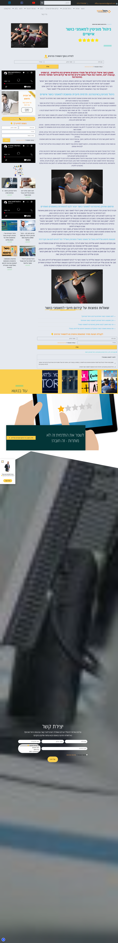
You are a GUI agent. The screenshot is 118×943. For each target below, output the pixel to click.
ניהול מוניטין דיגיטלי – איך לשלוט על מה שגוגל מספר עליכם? (27, 261)
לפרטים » (27, 197)
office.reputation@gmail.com (105, 3)
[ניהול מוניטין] (29, 748)
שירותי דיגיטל (31, 8)
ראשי (83, 8)
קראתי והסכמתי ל (93, 67)
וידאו (20, 8)
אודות (77, 8)
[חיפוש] (42, 3)
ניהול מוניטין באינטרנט (102, 352)
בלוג (16, 8)
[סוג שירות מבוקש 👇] (29, 746)
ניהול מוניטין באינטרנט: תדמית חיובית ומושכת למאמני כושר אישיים (96, 367)
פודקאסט (7, 8)
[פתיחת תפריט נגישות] (3, 939)
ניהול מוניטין (67, 8)
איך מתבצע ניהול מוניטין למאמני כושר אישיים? (97, 320)
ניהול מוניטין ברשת (90, 352)
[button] (77, 316)
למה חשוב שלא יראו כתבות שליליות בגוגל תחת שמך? (27, 193)
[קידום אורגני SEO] (29, 752)
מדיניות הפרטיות (89, 67)
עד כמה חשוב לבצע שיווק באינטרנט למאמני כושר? (96, 324)
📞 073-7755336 (82, 3)
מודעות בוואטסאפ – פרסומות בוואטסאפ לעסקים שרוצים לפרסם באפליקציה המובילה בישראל (9, 263)
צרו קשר (44, 14)
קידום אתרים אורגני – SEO (49, 8)
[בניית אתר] (29, 750)
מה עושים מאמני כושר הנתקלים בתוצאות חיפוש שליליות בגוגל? (91, 328)
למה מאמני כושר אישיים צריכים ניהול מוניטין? (97, 316)
